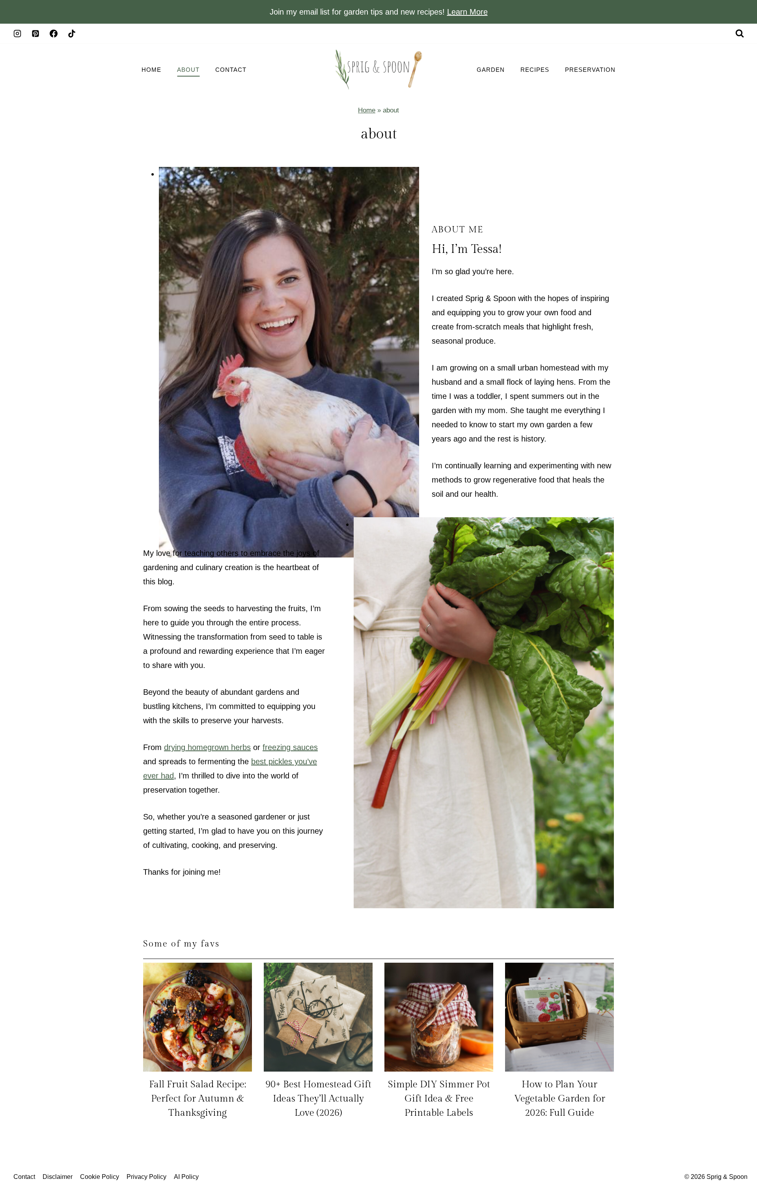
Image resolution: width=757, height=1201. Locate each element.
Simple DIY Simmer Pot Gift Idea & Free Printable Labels (439, 1099)
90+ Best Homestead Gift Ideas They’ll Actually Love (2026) (318, 1099)
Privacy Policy (146, 1176)
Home (366, 110)
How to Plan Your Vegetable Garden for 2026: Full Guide (559, 1099)
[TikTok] (72, 33)
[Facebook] (54, 33)
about (188, 69)
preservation (590, 69)
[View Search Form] (740, 33)
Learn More (467, 11)
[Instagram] (17, 33)
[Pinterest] (35, 33)
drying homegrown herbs (207, 747)
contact (230, 69)
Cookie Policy (99, 1176)
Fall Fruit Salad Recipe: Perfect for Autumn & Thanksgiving (197, 1099)
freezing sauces (290, 747)
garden (491, 69)
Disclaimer (58, 1176)
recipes (534, 69)
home (151, 69)
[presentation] (197, 1017)
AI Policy (186, 1176)
